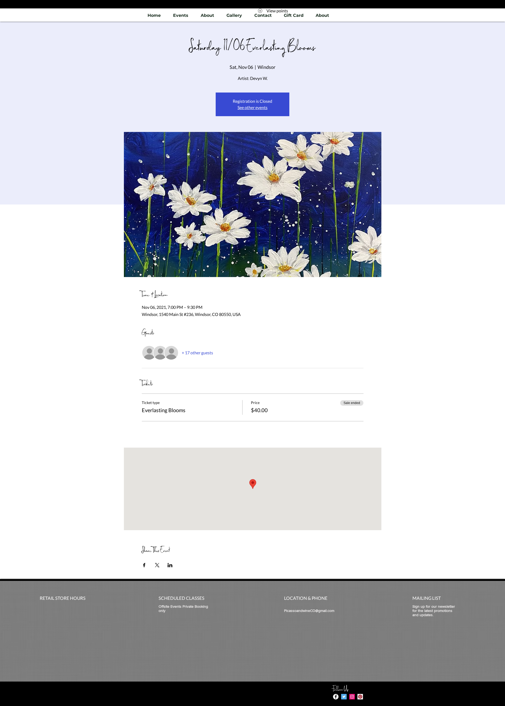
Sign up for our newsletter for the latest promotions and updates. (433, 610)
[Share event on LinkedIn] (170, 565)
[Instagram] (352, 696)
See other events (252, 107)
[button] (234, 15)
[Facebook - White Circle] (336, 696)
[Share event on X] (157, 565)
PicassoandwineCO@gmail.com (309, 610)
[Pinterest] (360, 696)
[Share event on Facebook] (144, 565)
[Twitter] (344, 696)
